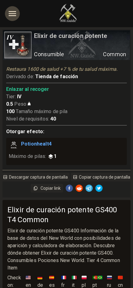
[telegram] (89, 188)
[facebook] (69, 188)
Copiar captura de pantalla (104, 177)
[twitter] (99, 188)
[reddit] (79, 188)
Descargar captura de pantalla (38, 177)
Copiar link (51, 188)
